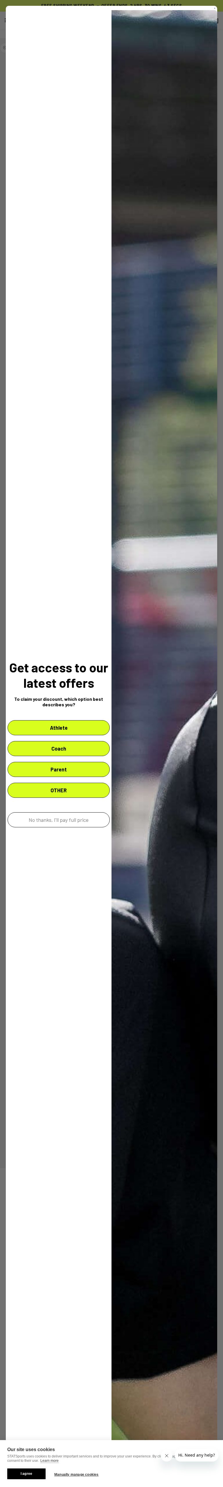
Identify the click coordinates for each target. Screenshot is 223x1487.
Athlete (59, 728)
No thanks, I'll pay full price (59, 820)
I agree (26, 1474)
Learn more (49, 1461)
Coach (58, 748)
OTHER (59, 790)
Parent (59, 769)
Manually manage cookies (76, 1475)
